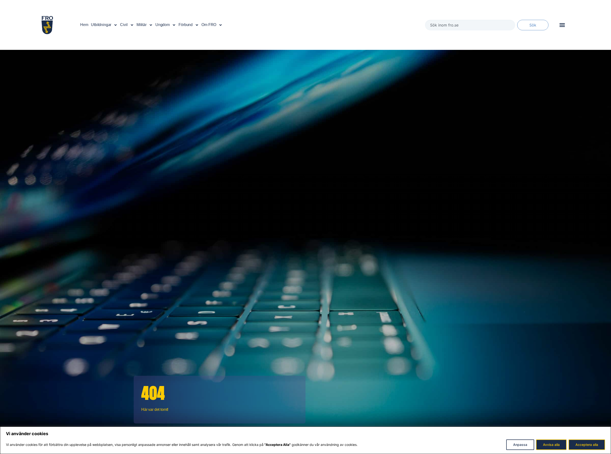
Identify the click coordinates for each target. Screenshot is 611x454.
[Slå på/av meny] (562, 25)
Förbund (186, 25)
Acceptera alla (586, 445)
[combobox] (470, 25)
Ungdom (162, 25)
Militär (142, 25)
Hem (84, 25)
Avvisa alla (551, 445)
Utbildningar (101, 25)
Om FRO (208, 25)
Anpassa (520, 445)
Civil (123, 25)
